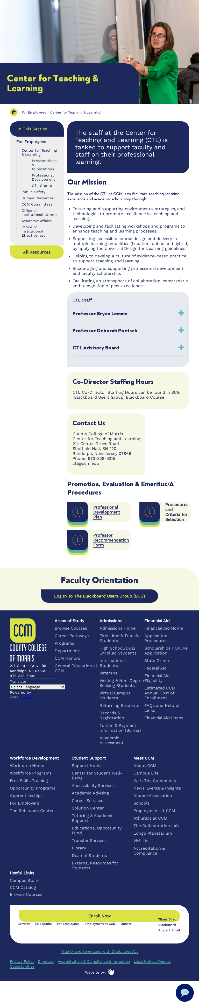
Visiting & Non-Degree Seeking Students (122, 683)
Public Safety (33, 192)
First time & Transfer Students (120, 638)
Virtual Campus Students (115, 695)
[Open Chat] (185, 993)
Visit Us (140, 840)
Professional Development (43, 177)
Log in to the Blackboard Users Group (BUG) (99, 596)
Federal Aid (155, 668)
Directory (46, 961)
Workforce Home (27, 765)
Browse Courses (71, 628)
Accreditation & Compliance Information (94, 961)
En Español (43, 924)
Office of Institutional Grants (39, 212)
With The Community (154, 780)
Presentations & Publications (44, 165)
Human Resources (38, 198)
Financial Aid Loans (163, 717)
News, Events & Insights (157, 788)
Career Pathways (72, 635)
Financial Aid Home (163, 628)
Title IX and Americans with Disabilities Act (99, 951)
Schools (141, 803)
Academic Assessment (112, 740)
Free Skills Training (29, 780)
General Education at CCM (76, 668)
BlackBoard (167, 925)
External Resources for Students (95, 865)
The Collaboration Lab (156, 825)
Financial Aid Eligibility (157, 678)
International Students (113, 663)
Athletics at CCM (150, 818)
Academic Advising (90, 793)
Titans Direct (168, 919)
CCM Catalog (23, 887)
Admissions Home (118, 628)
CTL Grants (42, 186)
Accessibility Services (93, 785)
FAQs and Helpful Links (161, 708)
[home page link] (14, 112)
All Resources (37, 252)
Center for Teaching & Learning (75, 112)
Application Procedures (155, 638)
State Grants (157, 660)
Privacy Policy (22, 961)
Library (79, 848)
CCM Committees (37, 204)
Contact (24, 924)
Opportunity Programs (32, 788)
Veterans (108, 673)
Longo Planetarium (152, 833)
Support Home (87, 765)
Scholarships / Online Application (166, 651)
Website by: (95, 972)
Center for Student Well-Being (97, 775)
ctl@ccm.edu (86, 463)
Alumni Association (152, 795)
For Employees (34, 112)
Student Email (169, 930)
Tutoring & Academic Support (92, 818)
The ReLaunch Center (32, 810)
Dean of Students (89, 855)
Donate (126, 924)
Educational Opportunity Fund (97, 830)
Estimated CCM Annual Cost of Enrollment (159, 693)
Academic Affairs (37, 221)
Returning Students (119, 705)
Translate (27, 698)
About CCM (145, 765)
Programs (64, 643)
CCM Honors (67, 658)
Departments (68, 650)
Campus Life (146, 773)
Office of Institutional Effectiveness (33, 231)
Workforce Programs (31, 773)
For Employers (24, 803)
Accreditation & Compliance (149, 851)
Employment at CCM (154, 810)
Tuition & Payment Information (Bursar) (120, 728)
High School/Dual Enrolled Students (118, 651)
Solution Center (88, 808)
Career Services (87, 800)
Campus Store (24, 880)
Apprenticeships (26, 795)
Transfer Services (89, 840)
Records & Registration (112, 715)
